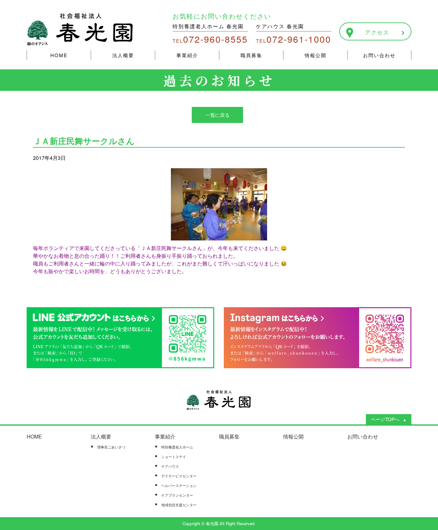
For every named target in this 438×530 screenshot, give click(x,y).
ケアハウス (170, 466)
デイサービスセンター (179, 475)
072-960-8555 (210, 38)
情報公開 (315, 55)
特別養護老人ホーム (177, 446)
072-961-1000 (293, 38)
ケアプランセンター (177, 495)
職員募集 (251, 55)
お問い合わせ (379, 55)
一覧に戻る (218, 114)
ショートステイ (173, 456)
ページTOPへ (385, 419)
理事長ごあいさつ (111, 446)
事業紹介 (187, 55)
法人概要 (123, 55)
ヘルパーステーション (179, 485)
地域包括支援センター (179, 504)
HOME (59, 55)
